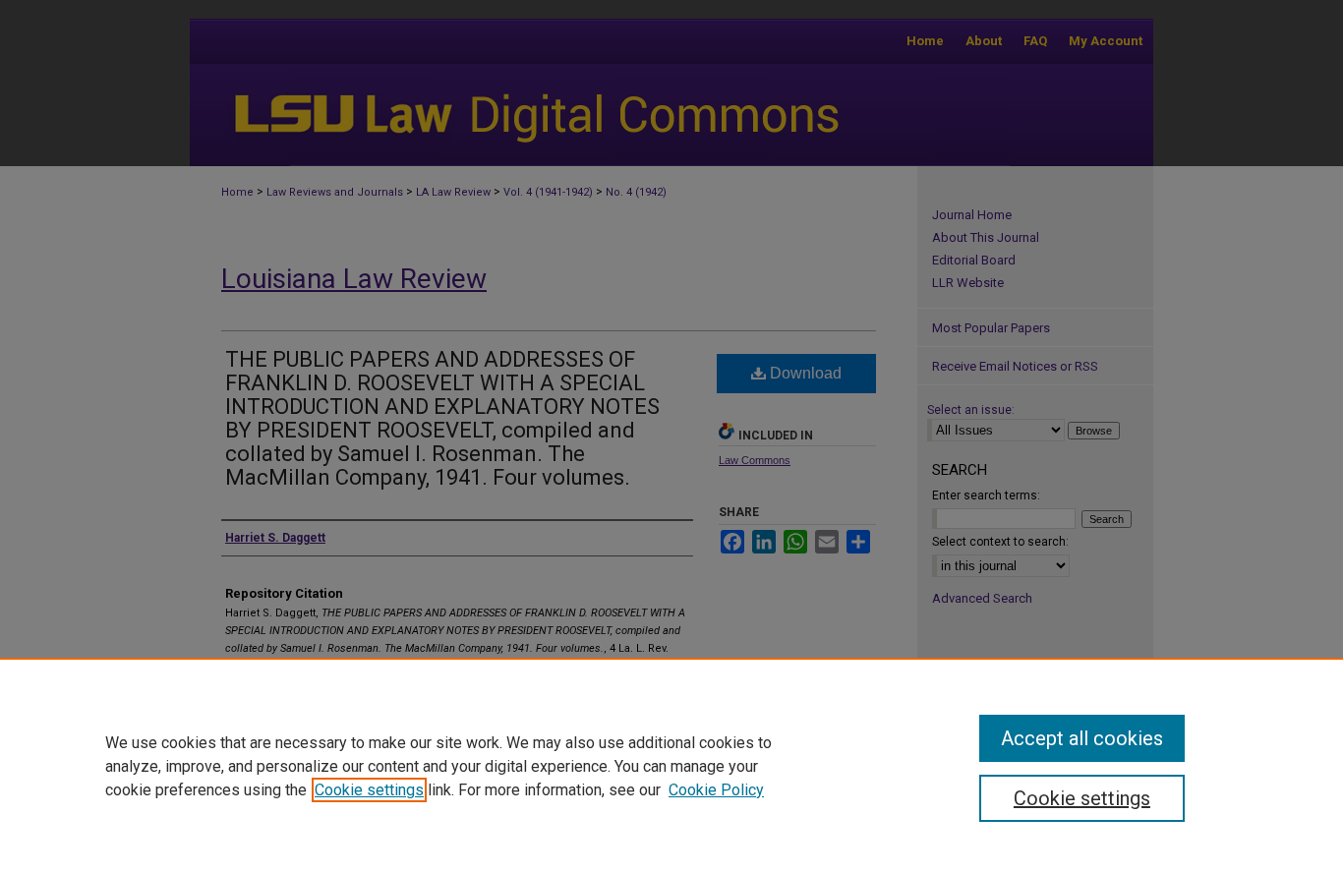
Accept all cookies (1082, 738)
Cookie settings (369, 790)
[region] (671, 766)
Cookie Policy (716, 790)
